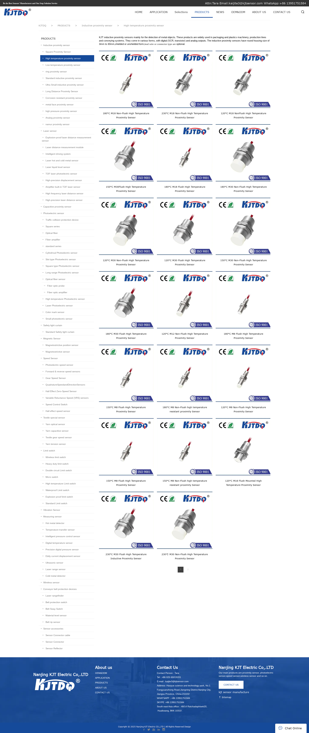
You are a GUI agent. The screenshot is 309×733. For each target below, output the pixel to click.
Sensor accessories (53, 628)
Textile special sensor (54, 417)
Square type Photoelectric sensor (62, 266)
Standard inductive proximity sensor (63, 78)
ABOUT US (259, 12)
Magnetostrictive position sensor (61, 345)
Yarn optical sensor (55, 424)
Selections (181, 12)
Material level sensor (56, 615)
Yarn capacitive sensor (57, 431)
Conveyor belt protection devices (60, 589)
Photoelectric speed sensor (59, 365)
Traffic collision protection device (62, 220)
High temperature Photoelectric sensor (65, 299)
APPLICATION (159, 12)
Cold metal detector (55, 576)
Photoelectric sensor (53, 213)
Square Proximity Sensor (58, 51)
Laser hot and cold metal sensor (61, 160)
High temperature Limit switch (60, 483)
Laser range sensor (55, 569)
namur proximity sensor (57, 124)
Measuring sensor (52, 516)
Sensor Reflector (54, 648)
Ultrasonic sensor (54, 562)
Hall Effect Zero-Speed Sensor (61, 391)
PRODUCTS (202, 12)
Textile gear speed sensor (58, 437)
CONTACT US (281, 12)
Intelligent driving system (58, 154)
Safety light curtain (52, 325)
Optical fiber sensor (55, 279)
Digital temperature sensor (59, 543)
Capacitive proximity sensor (57, 206)
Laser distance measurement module (64, 147)
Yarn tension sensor (55, 444)
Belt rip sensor (52, 622)
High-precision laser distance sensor (64, 200)
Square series (52, 226)
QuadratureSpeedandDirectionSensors (65, 384)
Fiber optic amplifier (57, 292)
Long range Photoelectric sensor (62, 272)
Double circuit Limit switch (58, 470)
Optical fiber (51, 233)
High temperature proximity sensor (63, 58)
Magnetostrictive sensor (57, 351)
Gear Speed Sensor (55, 378)
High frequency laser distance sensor (64, 193)
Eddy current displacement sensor (62, 556)
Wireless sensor (51, 582)
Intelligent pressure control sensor (62, 536)
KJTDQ (42, 25)
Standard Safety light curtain (59, 332)
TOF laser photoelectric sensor (61, 173)
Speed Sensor (50, 358)
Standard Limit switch (56, 503)
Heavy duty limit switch (57, 464)
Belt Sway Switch (54, 609)
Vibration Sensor (51, 510)
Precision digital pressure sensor (62, 549)
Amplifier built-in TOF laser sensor (62, 187)
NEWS (220, 12)
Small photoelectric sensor (58, 318)
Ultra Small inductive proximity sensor (64, 84)
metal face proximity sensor (59, 104)
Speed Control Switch (56, 404)
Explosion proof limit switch (59, 496)
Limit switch (49, 450)
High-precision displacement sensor (63, 180)
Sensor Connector (54, 642)
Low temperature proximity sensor (62, 65)
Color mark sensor (54, 312)
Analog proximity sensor (57, 117)
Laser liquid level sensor (57, 167)
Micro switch (51, 477)
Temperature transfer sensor (60, 529)
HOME (139, 12)
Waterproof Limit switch (57, 490)
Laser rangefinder (54, 595)
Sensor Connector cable (57, 635)
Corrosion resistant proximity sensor (63, 98)
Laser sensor (50, 131)
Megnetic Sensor (52, 338)
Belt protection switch (56, 602)
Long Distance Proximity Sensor (61, 91)
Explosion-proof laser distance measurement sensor (66, 139)
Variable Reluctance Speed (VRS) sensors (67, 398)
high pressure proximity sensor (61, 111)
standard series (53, 246)
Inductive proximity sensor (97, 25)
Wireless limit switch (55, 457)
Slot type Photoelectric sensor (60, 259)
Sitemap (226, 697)
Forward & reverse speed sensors (62, 371)
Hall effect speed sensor (57, 411)
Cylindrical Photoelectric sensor (61, 253)
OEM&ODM (238, 12)
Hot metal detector (54, 523)
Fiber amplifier (52, 239)
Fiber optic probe (56, 285)
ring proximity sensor (56, 71)
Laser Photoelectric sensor (59, 305)
